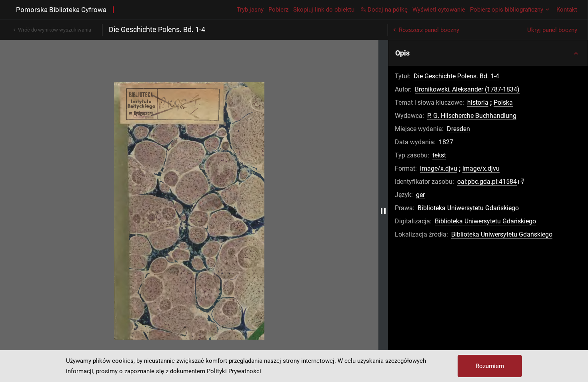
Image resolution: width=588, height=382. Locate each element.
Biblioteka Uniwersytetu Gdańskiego (468, 208)
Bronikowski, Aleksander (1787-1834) (467, 89)
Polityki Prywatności (234, 371)
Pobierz (278, 9)
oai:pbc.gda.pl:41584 (487, 181)
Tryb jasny (250, 9)
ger (420, 195)
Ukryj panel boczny (552, 30)
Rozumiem (490, 366)
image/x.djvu (438, 168)
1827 (446, 142)
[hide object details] (383, 211)
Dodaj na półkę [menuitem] (388, 9)
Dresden (458, 129)
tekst (439, 155)
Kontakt (566, 9)
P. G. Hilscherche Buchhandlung (471, 115)
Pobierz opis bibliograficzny (506, 9)
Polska (503, 102)
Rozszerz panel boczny (429, 30)
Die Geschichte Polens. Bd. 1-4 (456, 76)
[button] (488, 53)
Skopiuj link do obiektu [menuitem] (323, 9)
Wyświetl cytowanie (438, 9)
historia (477, 102)
